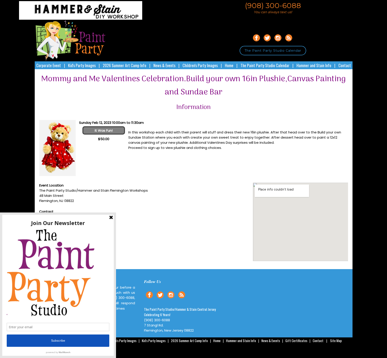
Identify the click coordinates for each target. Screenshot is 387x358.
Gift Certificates (296, 340)
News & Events (164, 65)
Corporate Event (48, 65)
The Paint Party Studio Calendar (273, 51)
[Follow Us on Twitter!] (267, 42)
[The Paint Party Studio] (88, 18)
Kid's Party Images (82, 65)
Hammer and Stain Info (314, 65)
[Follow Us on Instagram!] (278, 42)
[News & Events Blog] (288, 42)
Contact (344, 65)
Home (229, 65)
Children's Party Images (200, 65)
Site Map (336, 340)
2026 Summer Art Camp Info (124, 65)
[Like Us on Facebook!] (256, 42)
